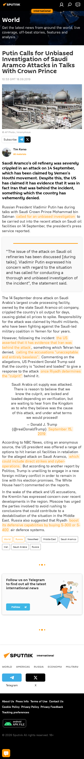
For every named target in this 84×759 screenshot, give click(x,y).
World (7, 539)
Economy (55, 666)
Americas (23, 666)
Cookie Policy (11, 707)
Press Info (22, 701)
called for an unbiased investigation (45, 216)
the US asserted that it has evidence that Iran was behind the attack (37, 343)
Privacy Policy (30, 707)
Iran (6, 546)
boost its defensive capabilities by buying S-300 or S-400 (41, 525)
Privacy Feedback (52, 707)
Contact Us (56, 701)
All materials (19, 154)
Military (72, 666)
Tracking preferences (15, 712)
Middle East (49, 539)
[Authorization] (61, 4)
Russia (19, 539)
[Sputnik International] (12, 6)
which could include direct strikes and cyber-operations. (41, 461)
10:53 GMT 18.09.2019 (16, 79)
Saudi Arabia (20, 546)
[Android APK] (14, 723)
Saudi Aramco (68, 539)
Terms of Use (39, 701)
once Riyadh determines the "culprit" (42, 373)
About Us (8, 701)
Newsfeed (33, 539)
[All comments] (6, 753)
